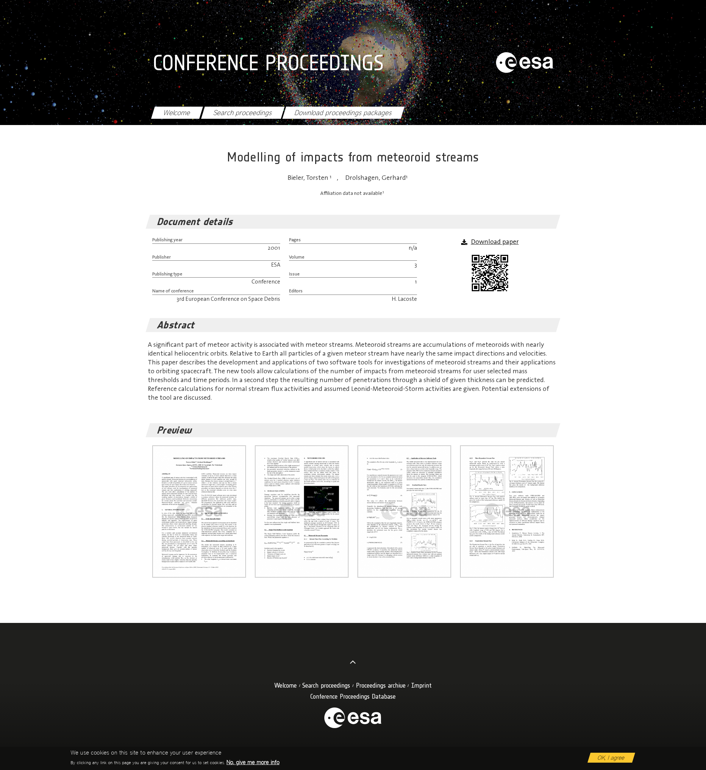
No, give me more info (253, 762)
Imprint (421, 685)
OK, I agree (611, 757)
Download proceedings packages (343, 112)
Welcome (177, 112)
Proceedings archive (381, 685)
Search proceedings (242, 112)
